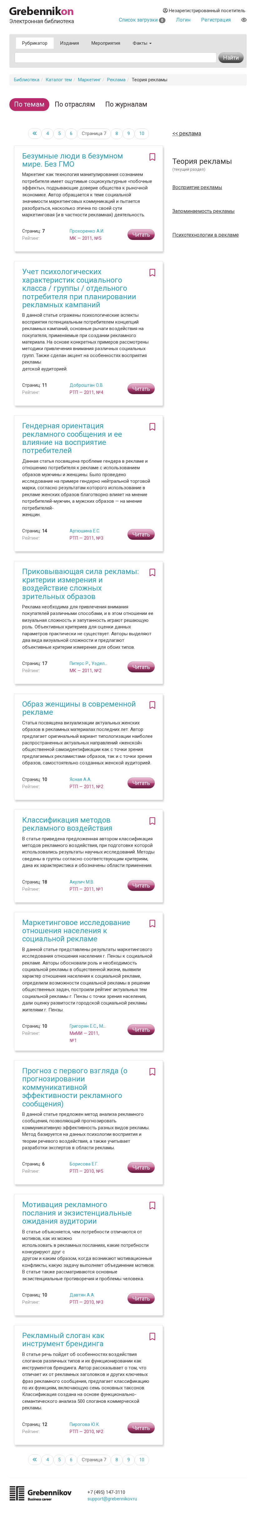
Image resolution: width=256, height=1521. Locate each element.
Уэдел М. (101, 663)
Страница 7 (94, 133)
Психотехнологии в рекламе (205, 235)
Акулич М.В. (82, 881)
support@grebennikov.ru (112, 1499)
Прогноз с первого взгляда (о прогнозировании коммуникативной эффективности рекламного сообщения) (74, 1087)
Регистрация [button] (216, 20)
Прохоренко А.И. (87, 231)
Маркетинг (89, 80)
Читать (141, 234)
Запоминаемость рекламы (203, 211)
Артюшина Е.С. (85, 530)
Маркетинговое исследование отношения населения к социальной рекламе (76, 931)
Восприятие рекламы (197, 187)
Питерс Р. (79, 663)
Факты (141, 43)
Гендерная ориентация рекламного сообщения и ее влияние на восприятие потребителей (72, 438)
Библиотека (26, 80)
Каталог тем (59, 80)
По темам (29, 104)
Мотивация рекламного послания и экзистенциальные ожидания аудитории (77, 1213)
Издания (69, 43)
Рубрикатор (34, 43)
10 (141, 133)
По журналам (126, 104)
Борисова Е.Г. (84, 1163)
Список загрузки (141, 20)
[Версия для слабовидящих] (244, 20)
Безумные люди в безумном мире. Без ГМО (72, 160)
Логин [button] (183, 20)
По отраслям (75, 104)
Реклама (116, 80)
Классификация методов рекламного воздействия (67, 824)
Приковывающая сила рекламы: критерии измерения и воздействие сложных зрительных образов (80, 584)
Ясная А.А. (80, 779)
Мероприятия (105, 43)
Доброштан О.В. (87, 385)
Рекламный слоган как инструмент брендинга (63, 1339)
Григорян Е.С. (83, 1026)
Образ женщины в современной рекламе (79, 708)
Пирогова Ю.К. (85, 1424)
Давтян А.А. (82, 1294)
